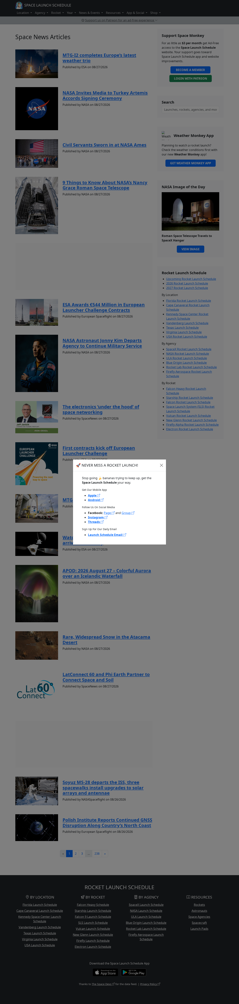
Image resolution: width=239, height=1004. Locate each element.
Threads (94, 522)
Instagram (96, 517)
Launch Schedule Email (105, 535)
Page (108, 513)
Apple (92, 495)
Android (94, 500)
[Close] (161, 465)
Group (126, 513)
